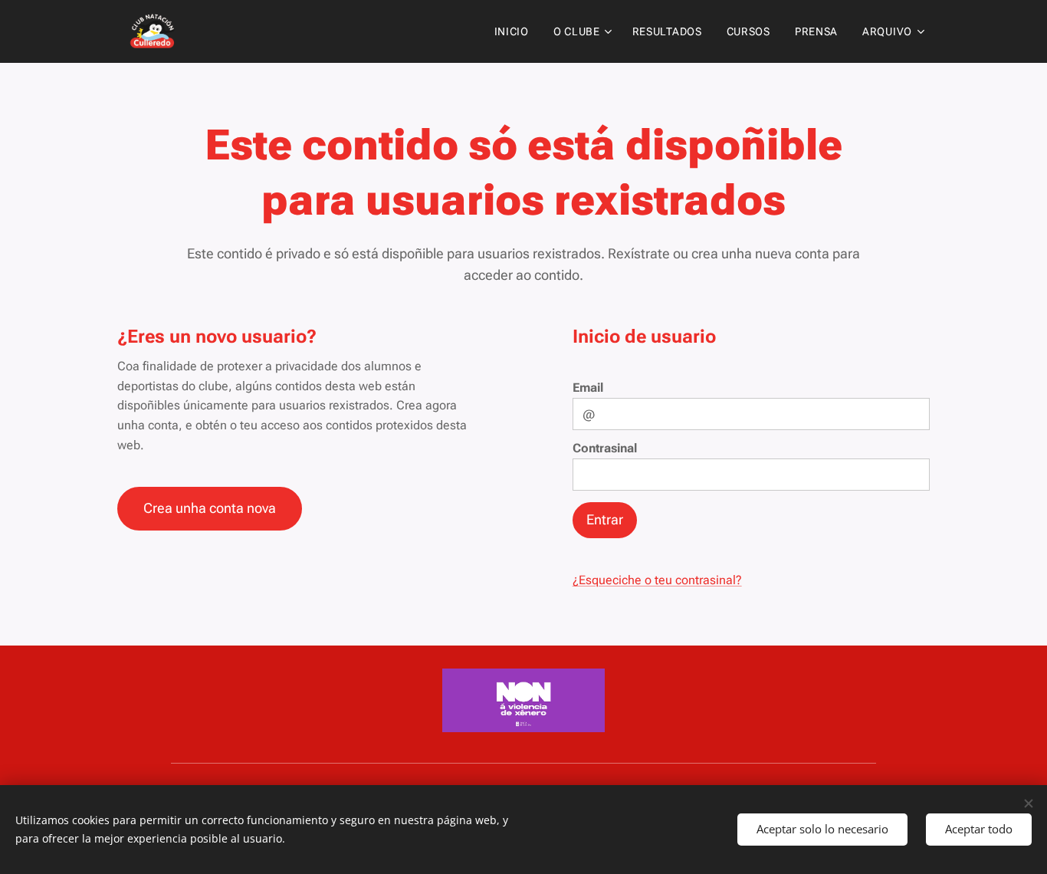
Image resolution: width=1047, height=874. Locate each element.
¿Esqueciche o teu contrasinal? (657, 580)
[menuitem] (516, 31)
